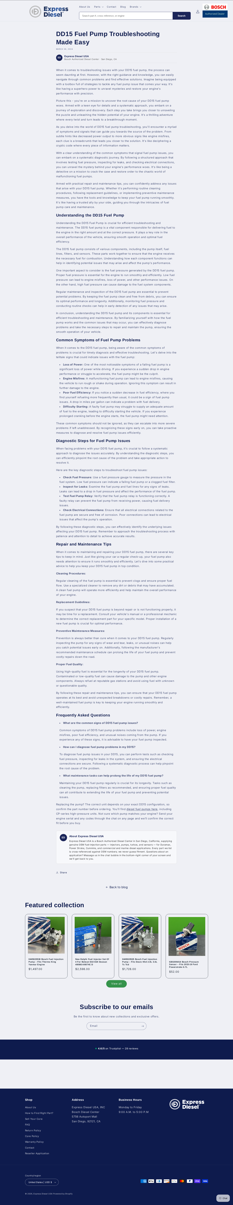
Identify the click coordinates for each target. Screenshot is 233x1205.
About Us (30, 1107)
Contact (29, 1147)
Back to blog (119, 887)
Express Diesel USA (42, 1194)
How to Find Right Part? (39, 1113)
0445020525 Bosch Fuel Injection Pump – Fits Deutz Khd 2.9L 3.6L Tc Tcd (139, 962)
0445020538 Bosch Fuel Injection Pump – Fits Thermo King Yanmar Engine (46, 962)
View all (116, 983)
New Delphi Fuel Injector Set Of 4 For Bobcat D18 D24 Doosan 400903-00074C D (92, 962)
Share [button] (63, 872)
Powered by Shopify (62, 1194)
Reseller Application (37, 1153)
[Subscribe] (142, 1026)
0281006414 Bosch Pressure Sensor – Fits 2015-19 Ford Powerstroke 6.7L (184, 964)
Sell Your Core (34, 1119)
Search (181, 15)
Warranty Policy (34, 1141)
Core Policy (32, 1136)
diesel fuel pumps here (142, 809)
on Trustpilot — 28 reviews (116, 1048)
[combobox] (126, 15)
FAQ (27, 1124)
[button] (98, 6)
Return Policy (33, 1130)
